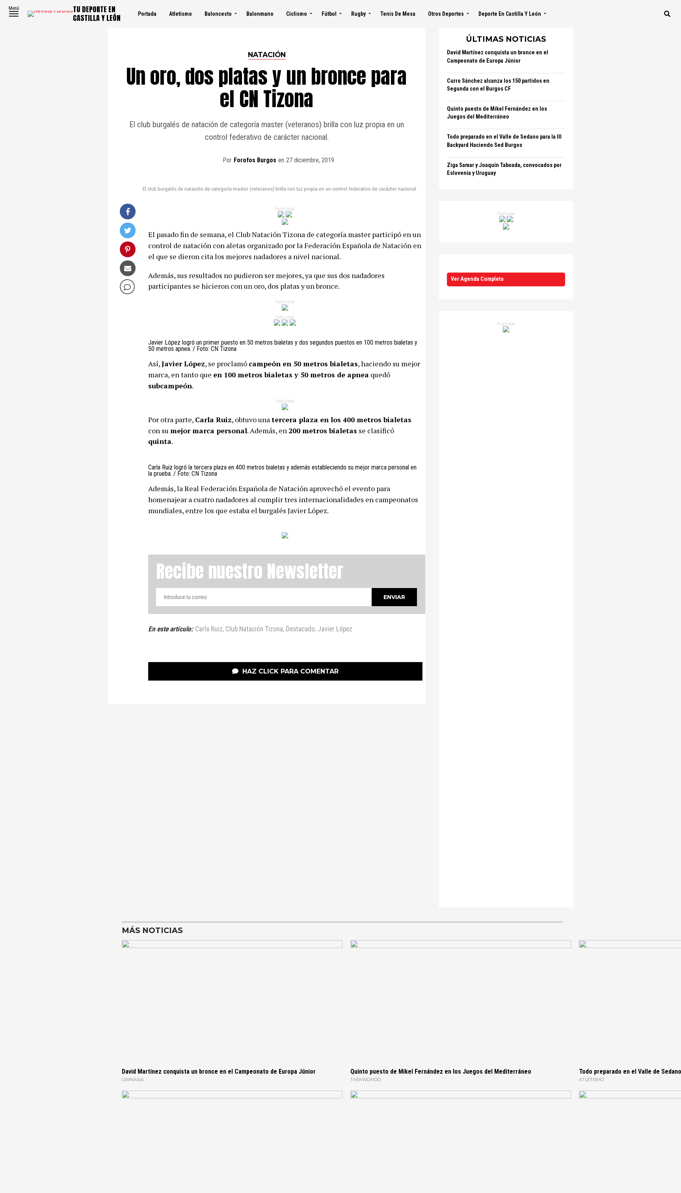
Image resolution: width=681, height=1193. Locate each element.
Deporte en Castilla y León (509, 14)
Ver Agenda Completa (477, 279)
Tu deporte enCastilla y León (97, 13)
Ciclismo (296, 14)
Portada (147, 14)
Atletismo (180, 14)
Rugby (358, 14)
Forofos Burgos (255, 160)
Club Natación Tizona (254, 629)
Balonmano (260, 14)
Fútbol (329, 14)
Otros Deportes (446, 14)
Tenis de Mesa (397, 14)
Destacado (300, 629)
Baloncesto (218, 14)
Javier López (335, 629)
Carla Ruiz (209, 629)
